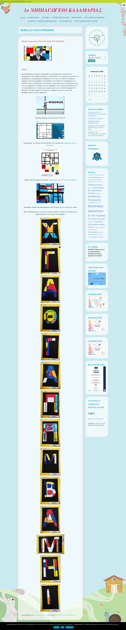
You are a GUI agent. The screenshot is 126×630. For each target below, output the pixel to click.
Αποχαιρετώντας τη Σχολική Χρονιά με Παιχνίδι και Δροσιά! (97, 113)
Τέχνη (94, 237)
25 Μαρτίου (91, 175)
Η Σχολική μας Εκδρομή (95, 118)
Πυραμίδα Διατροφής (93, 234)
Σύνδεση (29, 1)
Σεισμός (101, 234)
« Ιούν (90, 99)
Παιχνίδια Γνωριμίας (100, 227)
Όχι (63, 627)
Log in (91, 413)
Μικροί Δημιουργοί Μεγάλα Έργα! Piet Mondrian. (43, 41)
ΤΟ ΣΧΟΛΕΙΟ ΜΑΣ (66, 21)
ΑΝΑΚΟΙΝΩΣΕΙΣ (33, 17)
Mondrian (101, 177)
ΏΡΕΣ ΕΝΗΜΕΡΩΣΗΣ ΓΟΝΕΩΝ (86, 21)
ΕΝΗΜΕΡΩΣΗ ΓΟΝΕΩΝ (60, 17)
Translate (92, 60)
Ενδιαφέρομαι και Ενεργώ (94, 202)
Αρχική (23, 17)
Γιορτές (91, 184)
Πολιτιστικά (92, 232)
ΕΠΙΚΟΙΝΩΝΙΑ (76, 17)
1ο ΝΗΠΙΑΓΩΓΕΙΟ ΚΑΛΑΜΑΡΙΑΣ (63, 10)
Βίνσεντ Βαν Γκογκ (98, 181)
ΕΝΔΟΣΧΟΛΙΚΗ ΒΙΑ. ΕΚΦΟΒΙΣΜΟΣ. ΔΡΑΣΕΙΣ (96, 190)
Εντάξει (56, 627)
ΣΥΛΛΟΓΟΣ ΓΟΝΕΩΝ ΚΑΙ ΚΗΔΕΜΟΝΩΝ (42, 21)
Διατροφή (98, 185)
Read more (69, 627)
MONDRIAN (61, 118)
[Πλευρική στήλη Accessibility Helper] (124, 5)
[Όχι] (124, 626)
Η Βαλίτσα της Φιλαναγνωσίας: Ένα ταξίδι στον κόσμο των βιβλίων (96, 133)
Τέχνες (90, 237)
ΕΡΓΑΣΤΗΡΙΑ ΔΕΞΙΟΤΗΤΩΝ (94, 17)
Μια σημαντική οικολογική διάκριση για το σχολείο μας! (96, 127)
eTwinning (95, 177)
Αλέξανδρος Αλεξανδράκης (95, 179)
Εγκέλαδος (97, 193)
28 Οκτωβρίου (97, 175)
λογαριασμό (98, 423)
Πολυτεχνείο (100, 232)
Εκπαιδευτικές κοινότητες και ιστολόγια (13, 1)
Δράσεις (90, 188)
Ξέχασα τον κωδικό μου (95, 419)
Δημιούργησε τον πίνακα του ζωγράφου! (62, 180)
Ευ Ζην (91, 215)
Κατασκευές (91, 221)
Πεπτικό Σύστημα (92, 229)
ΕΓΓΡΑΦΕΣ (46, 17)
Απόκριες (90, 181)
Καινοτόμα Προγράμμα (96, 219)
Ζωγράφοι (100, 215)
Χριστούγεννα (100, 237)
